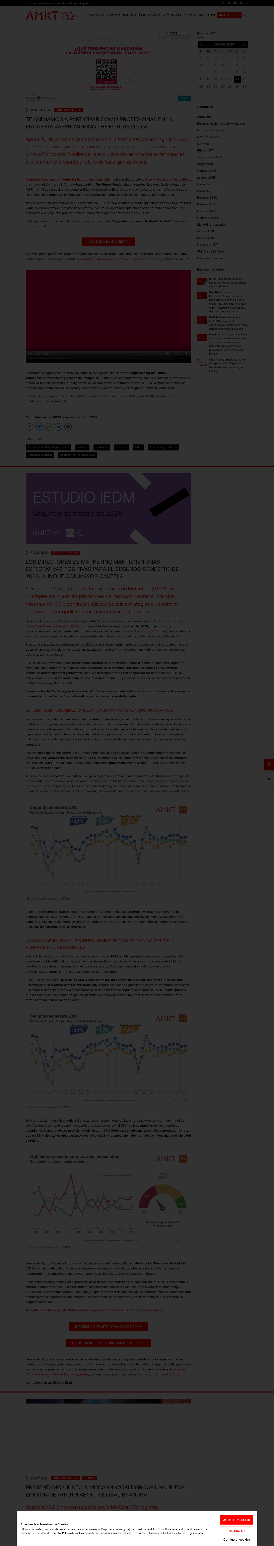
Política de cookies (73, 1533)
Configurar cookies (236, 1539)
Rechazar (237, 1531)
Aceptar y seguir (236, 1520)
